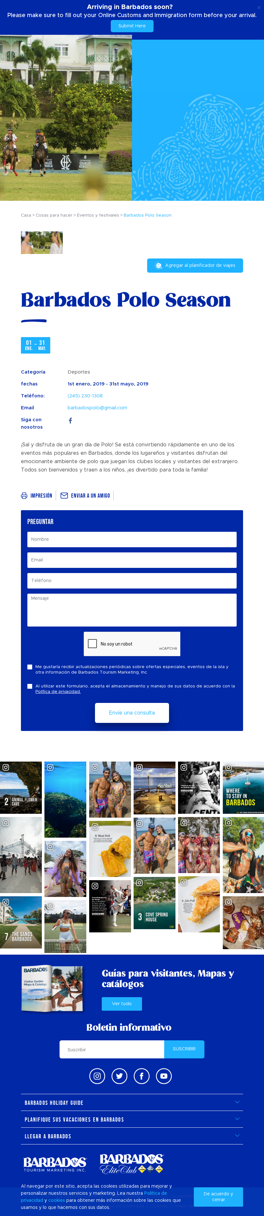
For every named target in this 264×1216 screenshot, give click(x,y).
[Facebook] (70, 419)
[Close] (259, 6)
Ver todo (122, 1004)
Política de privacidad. (58, 692)
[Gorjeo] (119, 1076)
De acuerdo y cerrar (218, 1197)
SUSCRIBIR (184, 1049)
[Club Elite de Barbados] (132, 1164)
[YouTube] (164, 1076)
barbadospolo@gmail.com (97, 407)
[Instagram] (97, 1076)
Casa (26, 215)
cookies (56, 1200)
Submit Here (132, 26)
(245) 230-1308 (85, 396)
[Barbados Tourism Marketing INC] (55, 1164)
